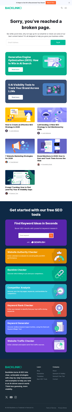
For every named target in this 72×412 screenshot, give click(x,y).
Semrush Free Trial (59, 376)
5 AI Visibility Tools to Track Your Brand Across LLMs (23, 88)
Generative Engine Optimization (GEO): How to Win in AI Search (23, 60)
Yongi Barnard (14, 162)
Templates (40, 376)
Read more (15, 69)
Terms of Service (51, 408)
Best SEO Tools (42, 379)
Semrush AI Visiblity (59, 373)
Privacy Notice (62, 408)
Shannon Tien (14, 193)
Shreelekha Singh (47, 164)
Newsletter (40, 373)
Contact (55, 379)
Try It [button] (58, 42)
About (55, 371)
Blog (38, 371)
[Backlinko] (13, 8)
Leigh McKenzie (14, 131)
